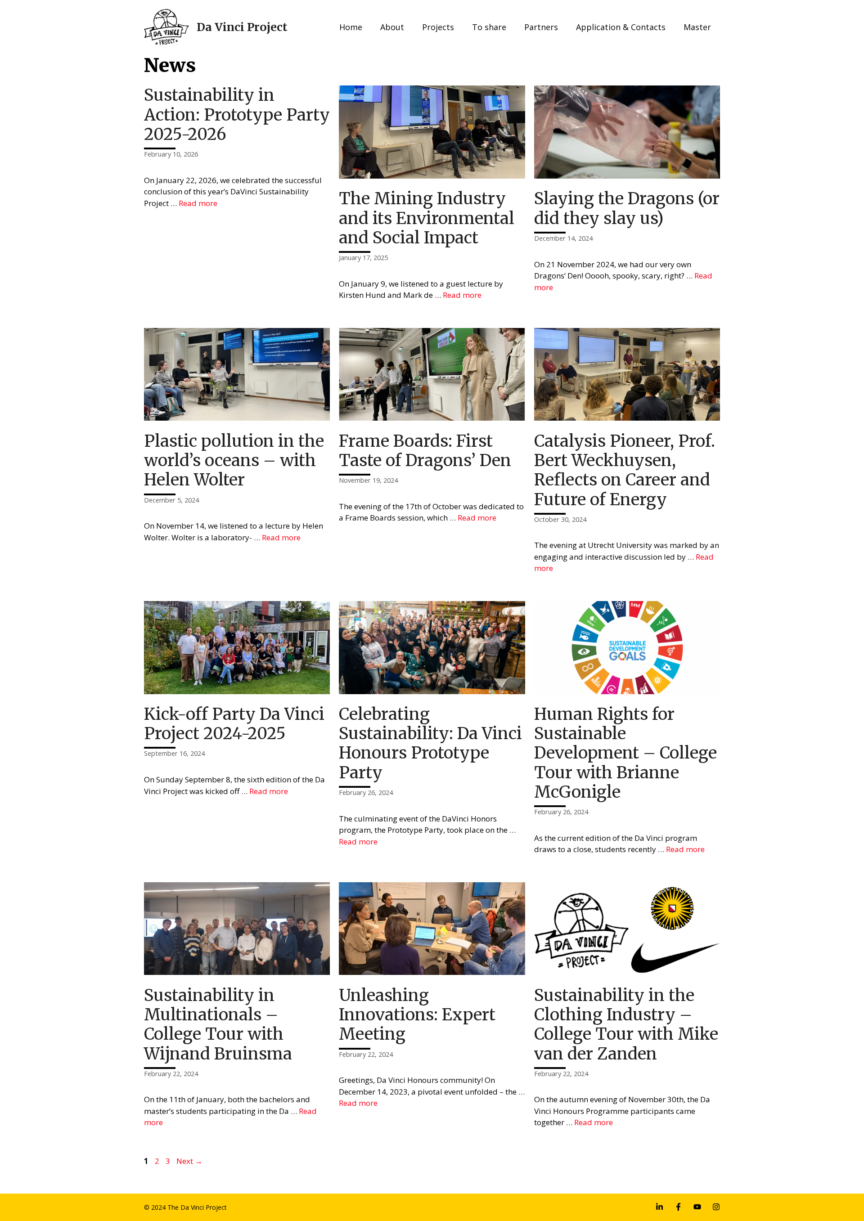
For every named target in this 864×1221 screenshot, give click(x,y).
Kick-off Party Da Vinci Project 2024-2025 (234, 724)
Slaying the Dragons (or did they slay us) (627, 208)
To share (489, 27)
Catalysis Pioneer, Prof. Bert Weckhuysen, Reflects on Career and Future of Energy (624, 470)
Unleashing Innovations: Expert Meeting (417, 1014)
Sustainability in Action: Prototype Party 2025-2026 (237, 114)
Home (350, 27)
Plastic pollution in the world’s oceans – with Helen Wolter (234, 460)
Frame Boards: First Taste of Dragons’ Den (425, 451)
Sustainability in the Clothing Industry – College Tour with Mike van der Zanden (626, 1024)
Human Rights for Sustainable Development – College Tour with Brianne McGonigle (625, 753)
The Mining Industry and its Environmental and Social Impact (426, 218)
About (392, 27)
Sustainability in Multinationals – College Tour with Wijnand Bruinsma (218, 1024)
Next (189, 1161)
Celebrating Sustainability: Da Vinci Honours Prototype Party (430, 743)
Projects (438, 27)
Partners (541, 27)
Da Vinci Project (242, 27)
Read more (198, 203)
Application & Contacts (621, 27)
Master (697, 27)
